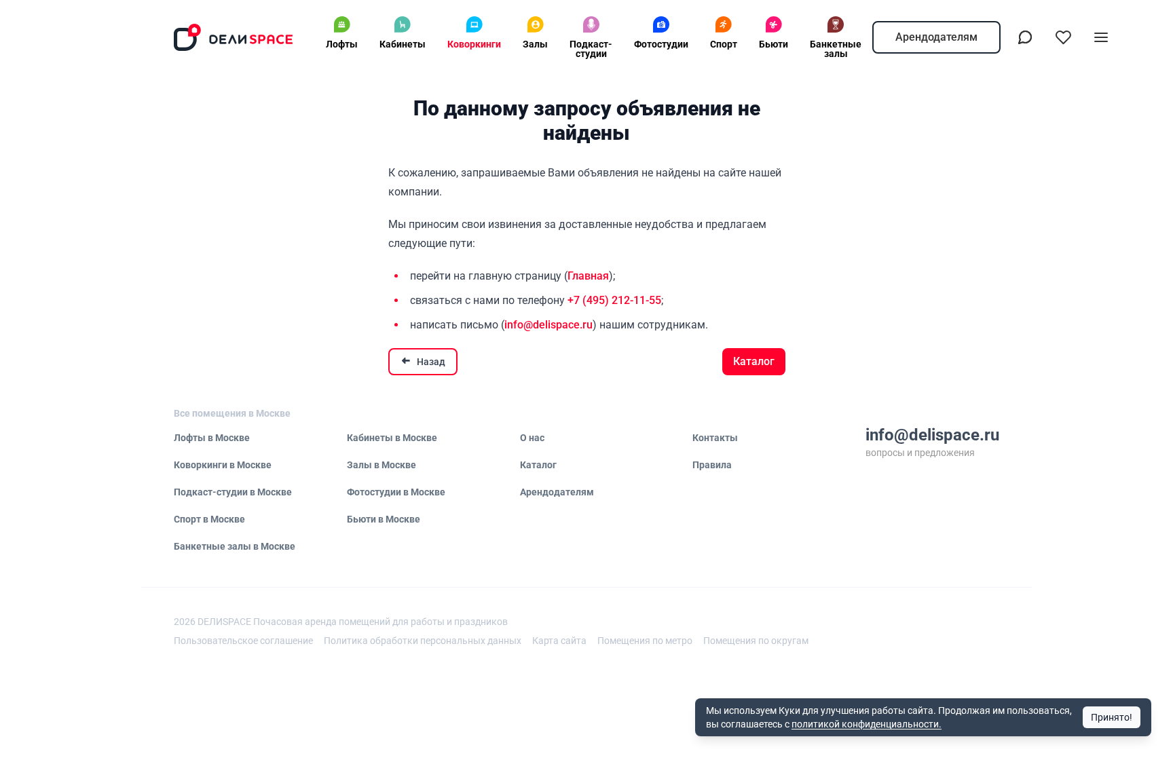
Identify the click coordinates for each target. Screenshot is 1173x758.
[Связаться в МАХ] (1025, 37)
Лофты (342, 44)
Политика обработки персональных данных (422, 640)
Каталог (754, 361)
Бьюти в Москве (383, 519)
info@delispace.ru (548, 324)
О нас (532, 437)
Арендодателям (936, 37)
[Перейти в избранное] (1063, 37)
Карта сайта (559, 640)
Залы (535, 44)
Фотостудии (661, 44)
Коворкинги (474, 44)
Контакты (715, 437)
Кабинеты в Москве (392, 437)
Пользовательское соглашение (243, 640)
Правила (712, 464)
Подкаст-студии (591, 49)
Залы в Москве (381, 464)
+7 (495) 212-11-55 (614, 300)
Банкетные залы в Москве (234, 546)
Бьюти (773, 44)
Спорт (723, 44)
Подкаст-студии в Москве (233, 492)
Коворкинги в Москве (223, 464)
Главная (588, 275)
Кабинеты (402, 44)
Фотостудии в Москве (396, 492)
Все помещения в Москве (232, 413)
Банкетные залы (835, 49)
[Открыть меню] (1101, 37)
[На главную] (233, 37)
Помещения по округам (755, 640)
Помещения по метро (644, 640)
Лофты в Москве (212, 437)
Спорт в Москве (209, 519)
